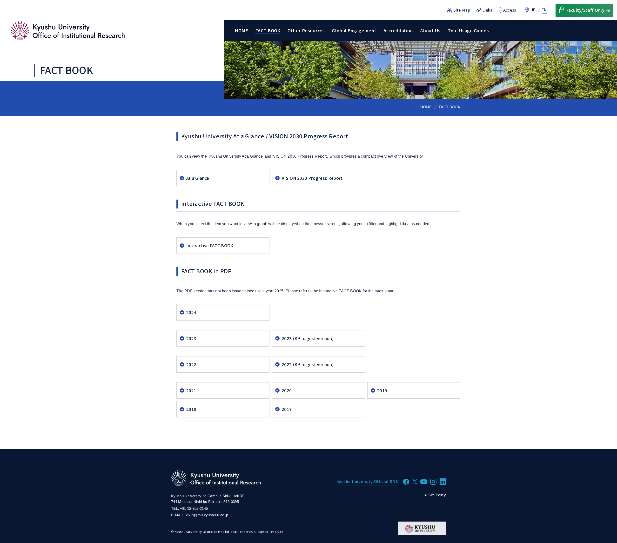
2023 (191, 338)
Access (509, 10)
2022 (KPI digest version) (308, 364)
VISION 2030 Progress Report (312, 178)
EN (544, 10)
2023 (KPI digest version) (308, 338)
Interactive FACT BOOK (210, 245)
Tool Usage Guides (468, 30)
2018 (191, 409)
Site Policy (437, 495)
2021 (191, 390)
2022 (191, 364)
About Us (430, 30)
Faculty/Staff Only (585, 10)
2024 (191, 312)
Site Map (461, 10)
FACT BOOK (267, 30)
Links (487, 10)
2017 (287, 409)
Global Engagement (354, 30)
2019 (382, 390)
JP (533, 10)
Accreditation (398, 30)
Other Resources (306, 30)
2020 (287, 390)
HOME (241, 30)
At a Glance (197, 178)
